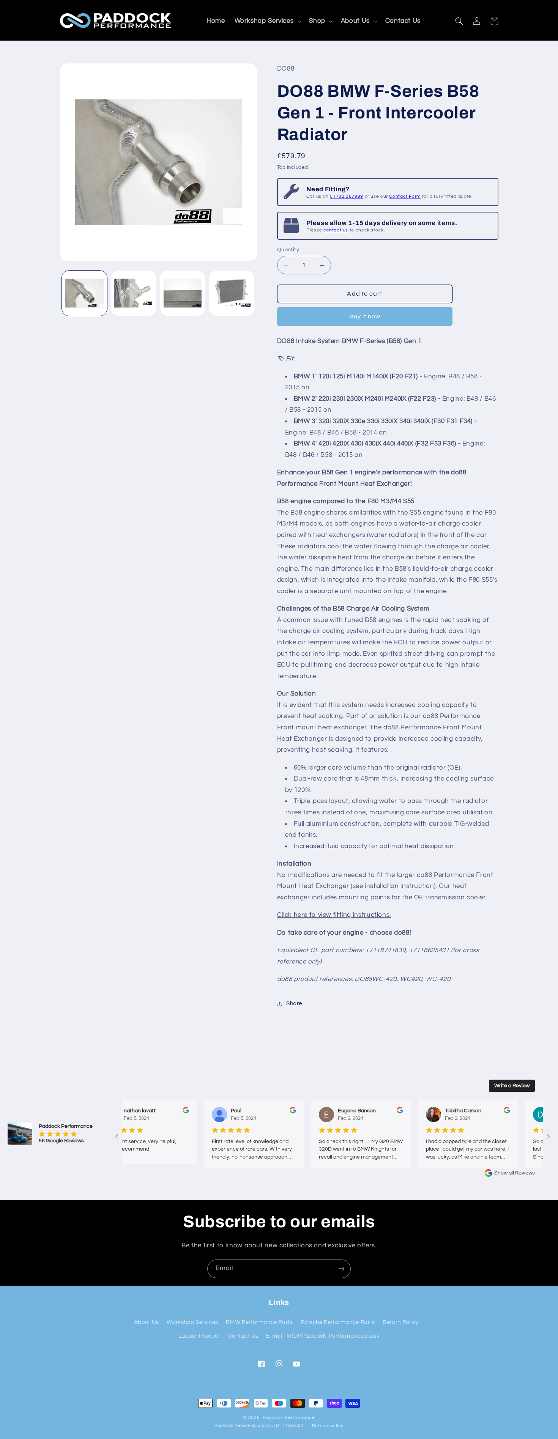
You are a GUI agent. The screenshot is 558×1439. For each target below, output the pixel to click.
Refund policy (328, 1426)
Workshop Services (192, 1322)
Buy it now (365, 316)
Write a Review (512, 1085)
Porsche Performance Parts (338, 1322)
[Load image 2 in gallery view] (133, 293)
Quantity (288, 249)
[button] (267, 21)
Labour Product (199, 1336)
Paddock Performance (289, 1417)
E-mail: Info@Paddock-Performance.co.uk (323, 1336)
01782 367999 (346, 196)
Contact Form (405, 196)
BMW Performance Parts (259, 1322)
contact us (335, 230)
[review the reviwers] (164, 1112)
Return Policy (400, 1322)
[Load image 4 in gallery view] (231, 293)
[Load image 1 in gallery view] (84, 293)
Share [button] (294, 1003)
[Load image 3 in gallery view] (182, 293)
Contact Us (243, 1336)
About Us (146, 1322)
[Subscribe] (341, 1269)
